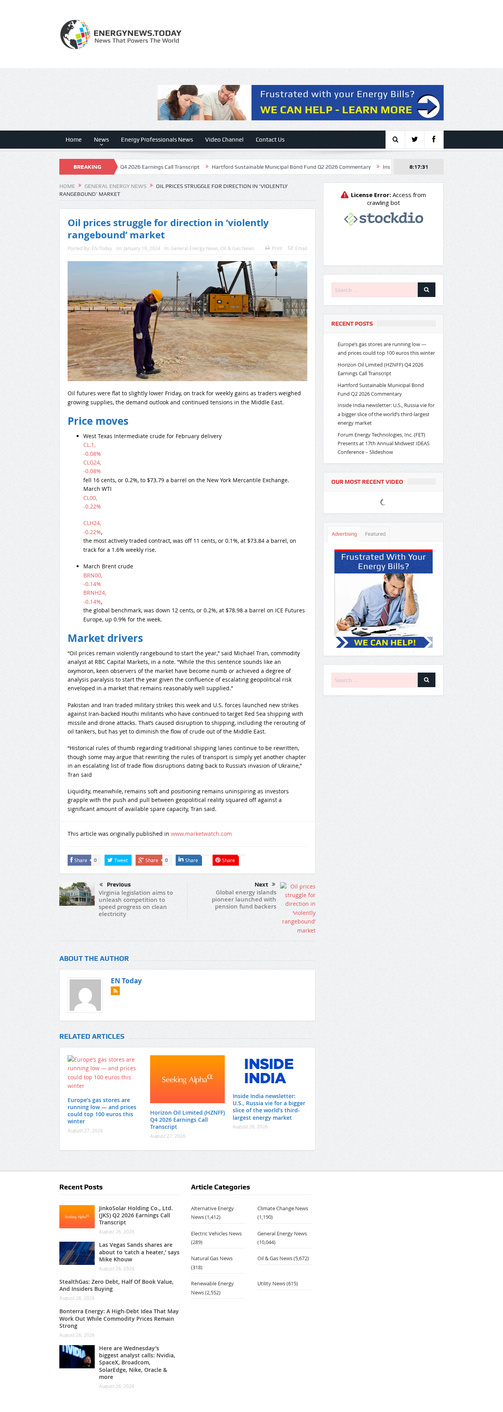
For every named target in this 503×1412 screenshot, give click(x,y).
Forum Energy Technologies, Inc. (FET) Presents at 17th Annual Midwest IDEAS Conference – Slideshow (384, 443)
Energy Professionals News (157, 139)
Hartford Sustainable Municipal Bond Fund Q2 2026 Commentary (249, 167)
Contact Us (270, 139)
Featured (375, 534)
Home (74, 139)
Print (277, 248)
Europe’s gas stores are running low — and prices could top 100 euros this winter (102, 1110)
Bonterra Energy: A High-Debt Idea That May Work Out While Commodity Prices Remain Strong (119, 1318)
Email (301, 248)
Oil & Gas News (237, 248)
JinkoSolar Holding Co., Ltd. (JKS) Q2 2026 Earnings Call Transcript (136, 1215)
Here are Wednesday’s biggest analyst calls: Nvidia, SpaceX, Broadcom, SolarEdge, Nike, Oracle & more (137, 1362)
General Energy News (194, 248)
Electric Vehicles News (216, 1233)
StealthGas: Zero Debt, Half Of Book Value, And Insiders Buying (116, 1285)
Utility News (271, 1283)
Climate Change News (282, 1208)
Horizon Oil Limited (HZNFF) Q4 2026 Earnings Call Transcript (187, 1119)
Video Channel (224, 139)
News (101, 139)
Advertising (344, 534)
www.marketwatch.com (201, 833)
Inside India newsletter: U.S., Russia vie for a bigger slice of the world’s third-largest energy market (269, 1106)
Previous (119, 884)
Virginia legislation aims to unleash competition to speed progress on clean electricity (136, 903)
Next (261, 884)
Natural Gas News (212, 1258)
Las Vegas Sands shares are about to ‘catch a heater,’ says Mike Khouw (139, 1252)
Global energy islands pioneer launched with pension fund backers (244, 899)
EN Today (102, 248)
